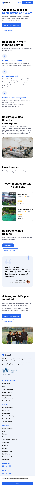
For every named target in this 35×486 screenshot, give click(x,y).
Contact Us (5, 460)
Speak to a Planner (8, 389)
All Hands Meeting (7, 407)
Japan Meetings (7, 421)
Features (4, 448)
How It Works (6, 454)
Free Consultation (27, 2)
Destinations (6, 434)
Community (5, 442)
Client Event (5, 410)
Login (3, 386)
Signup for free (6, 384)
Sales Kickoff (6, 419)
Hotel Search (6, 401)
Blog (3, 431)
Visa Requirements (7, 398)
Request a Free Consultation (12, 25)
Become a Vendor (7, 457)
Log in (19, 2)
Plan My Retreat (8, 30)
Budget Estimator (7, 392)
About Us (5, 445)
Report (4, 437)
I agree (17, 483)
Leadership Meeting (8, 416)
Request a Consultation (10, 250)
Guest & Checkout (7, 451)
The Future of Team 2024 (10, 440)
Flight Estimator (6, 395)
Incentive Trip (6, 413)
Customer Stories (7, 428)
